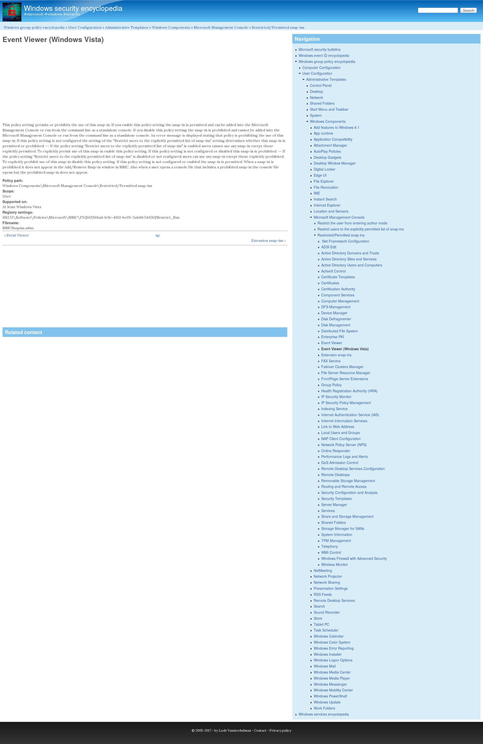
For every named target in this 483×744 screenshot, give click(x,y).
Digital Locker (324, 169)
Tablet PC (321, 624)
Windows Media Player (332, 678)
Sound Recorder (327, 612)
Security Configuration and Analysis (349, 492)
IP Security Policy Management (346, 402)
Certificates (330, 282)
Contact (260, 730)
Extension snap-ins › (268, 240)
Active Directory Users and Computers (351, 264)
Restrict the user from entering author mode (352, 222)
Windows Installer (328, 654)
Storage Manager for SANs (342, 528)
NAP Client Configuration (341, 438)
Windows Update (327, 701)
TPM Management (336, 540)
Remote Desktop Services (334, 600)
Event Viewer (331, 342)
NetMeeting (323, 570)
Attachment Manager (330, 145)
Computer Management (340, 300)
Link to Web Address (337, 426)
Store (318, 618)
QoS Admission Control (339, 462)
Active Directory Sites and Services (349, 258)
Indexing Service (334, 408)
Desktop (316, 91)
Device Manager (334, 312)
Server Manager (334, 504)
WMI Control (331, 552)
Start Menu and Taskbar (329, 109)
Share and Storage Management (347, 516)
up (157, 235)
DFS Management (335, 306)
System (316, 115)
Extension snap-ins (336, 354)
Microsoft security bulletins (320, 49)
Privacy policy (280, 730)
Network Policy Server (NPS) (344, 444)
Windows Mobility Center (333, 689)
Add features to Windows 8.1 (336, 127)
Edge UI (320, 175)
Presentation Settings (331, 588)
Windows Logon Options (333, 659)
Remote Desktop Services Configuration (353, 468)
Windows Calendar (329, 636)
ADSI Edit (328, 246)
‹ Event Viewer (16, 235)
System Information (336, 534)
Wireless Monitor (334, 564)
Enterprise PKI (332, 336)
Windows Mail (325, 666)
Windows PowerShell (330, 695)
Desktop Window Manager (335, 163)
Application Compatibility (333, 139)
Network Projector (328, 576)
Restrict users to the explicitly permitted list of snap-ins (360, 228)
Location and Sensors (331, 211)
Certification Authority (338, 288)
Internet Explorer (327, 205)
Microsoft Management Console (221, 27)
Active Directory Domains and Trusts (350, 252)
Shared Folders (322, 103)
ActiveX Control (333, 270)
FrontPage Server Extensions (344, 378)
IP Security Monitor (336, 396)
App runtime (323, 133)
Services (328, 510)
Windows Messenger (330, 684)
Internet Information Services (344, 420)
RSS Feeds (323, 594)
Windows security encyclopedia (73, 8)
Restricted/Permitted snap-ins (278, 27)
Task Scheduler (326, 630)
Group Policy (331, 384)
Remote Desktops (335, 474)
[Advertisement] (145, 83)
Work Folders (324, 708)
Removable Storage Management (348, 480)
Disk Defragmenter (336, 318)
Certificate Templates (338, 276)
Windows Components (171, 27)
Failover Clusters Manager (342, 366)
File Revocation (326, 187)
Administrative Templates (126, 27)
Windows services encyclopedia (324, 714)
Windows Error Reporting (334, 648)
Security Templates (336, 498)
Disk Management (335, 324)
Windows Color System (332, 642)
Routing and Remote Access (344, 486)
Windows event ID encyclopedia (324, 55)
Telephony (329, 546)
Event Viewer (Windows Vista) (345, 348)
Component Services (337, 294)
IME (317, 192)
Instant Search (325, 199)
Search (319, 606)
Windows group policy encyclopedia (34, 27)
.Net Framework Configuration (345, 241)
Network (316, 97)
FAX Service (331, 360)
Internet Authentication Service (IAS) (350, 414)
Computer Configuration (321, 67)
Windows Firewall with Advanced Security (354, 558)
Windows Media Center (332, 672)
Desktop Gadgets (327, 157)
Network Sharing (327, 582)
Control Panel (321, 85)
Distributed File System (339, 330)
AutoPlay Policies (327, 151)
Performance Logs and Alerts (344, 456)
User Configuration (84, 27)
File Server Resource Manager (345, 372)
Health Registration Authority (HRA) (349, 390)
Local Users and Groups (340, 432)
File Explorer (324, 181)
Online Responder (335, 450)
